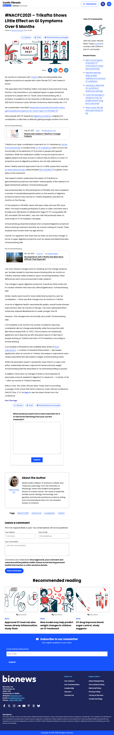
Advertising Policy (96, 681)
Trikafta (34, 77)
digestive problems (42, 116)
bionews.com (16, 696)
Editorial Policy (95, 688)
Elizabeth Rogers (52, 254)
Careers (67, 692)
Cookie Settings (95, 699)
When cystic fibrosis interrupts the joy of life (94, 110)
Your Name (9, 532)
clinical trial (36, 513)
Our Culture (69, 681)
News (38, 131)
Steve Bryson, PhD (50, 131)
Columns (40, 254)
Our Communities (71, 684)
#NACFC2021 (23, 513)
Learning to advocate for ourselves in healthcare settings (95, 88)
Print (38, 37)
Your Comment (11, 541)
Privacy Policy (94, 692)
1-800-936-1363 (15, 700)
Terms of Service (96, 695)
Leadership (69, 688)
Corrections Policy (96, 684)
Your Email (42, 532)
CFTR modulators (43, 148)
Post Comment (14, 570)
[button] (90, 4)
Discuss (27, 37)
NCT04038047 (46, 169)
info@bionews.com (16, 698)
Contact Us (69, 695)
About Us (68, 676)
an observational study (15, 169)
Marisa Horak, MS (17, 30)
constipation (49, 513)
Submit (37, 459)
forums (98, 43)
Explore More (94, 676)
